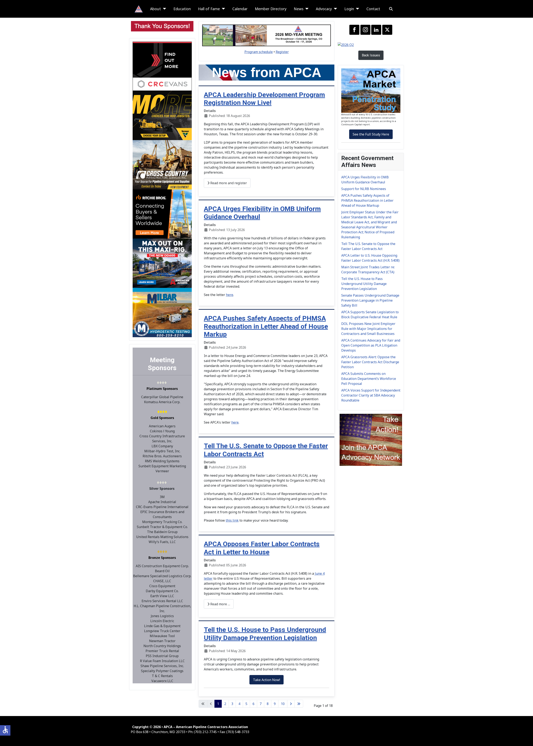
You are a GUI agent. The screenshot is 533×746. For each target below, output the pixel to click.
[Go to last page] (298, 704)
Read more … (219, 604)
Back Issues (371, 55)
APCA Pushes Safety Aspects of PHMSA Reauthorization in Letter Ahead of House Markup (266, 326)
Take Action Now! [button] (266, 680)
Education (182, 8)
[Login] (356, 8)
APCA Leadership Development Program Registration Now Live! (264, 99)
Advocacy (324, 8)
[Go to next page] (291, 704)
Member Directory (270, 8)
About (155, 8)
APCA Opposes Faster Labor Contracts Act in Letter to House (262, 548)
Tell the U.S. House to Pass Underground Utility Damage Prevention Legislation (265, 634)
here (229, 294)
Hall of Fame (209, 8)
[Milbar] (162, 312)
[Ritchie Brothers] (162, 213)
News (298, 8)
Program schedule (258, 52)
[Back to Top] (526, 738)
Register (282, 52)
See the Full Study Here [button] (371, 134)
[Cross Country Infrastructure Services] (162, 164)
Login (349, 8)
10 (283, 703)
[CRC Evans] (162, 65)
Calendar (240, 8)
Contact (373, 8)
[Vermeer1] (162, 115)
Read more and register (228, 183)
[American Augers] (162, 263)
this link (232, 520)
